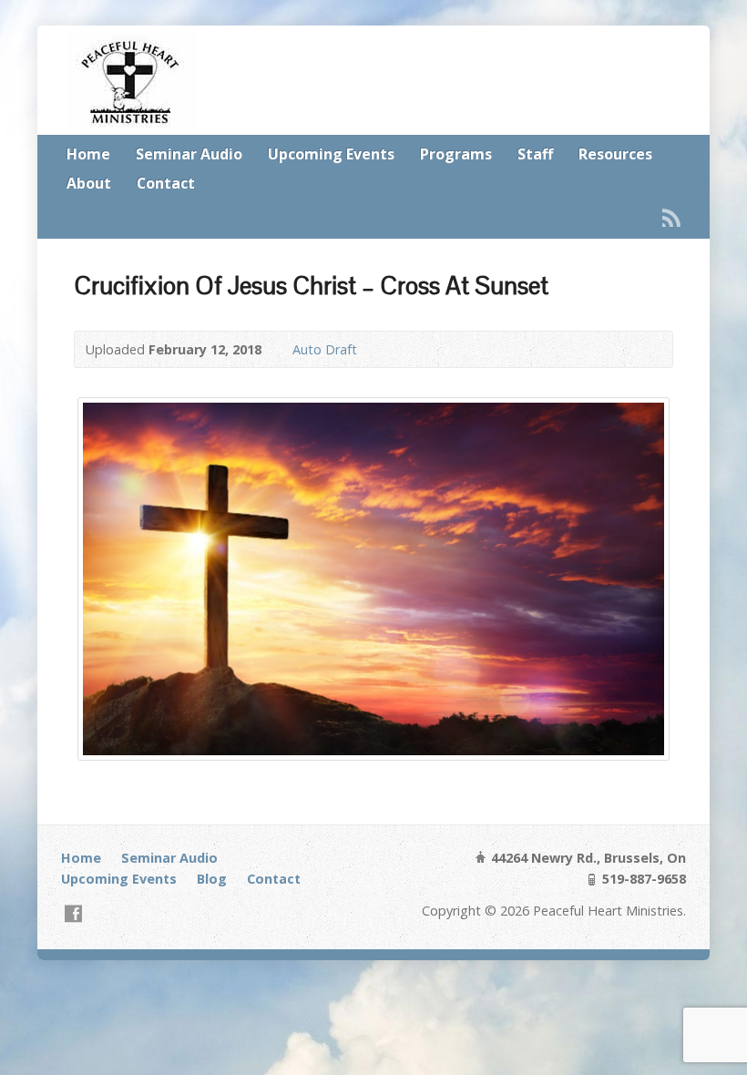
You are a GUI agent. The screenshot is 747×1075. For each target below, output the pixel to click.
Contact (166, 183)
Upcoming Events (331, 154)
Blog (212, 878)
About (89, 183)
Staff (535, 154)
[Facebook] (73, 913)
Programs (456, 154)
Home (88, 154)
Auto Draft (324, 349)
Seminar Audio (189, 154)
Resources (615, 154)
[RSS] (671, 218)
